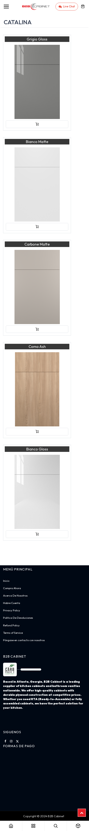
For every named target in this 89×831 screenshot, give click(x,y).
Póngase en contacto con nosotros (24, 640)
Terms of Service (13, 632)
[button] (37, 124)
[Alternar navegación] (6, 6)
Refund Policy (11, 625)
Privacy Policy (11, 610)
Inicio (6, 580)
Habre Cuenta (11, 603)
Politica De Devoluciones (18, 617)
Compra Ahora (12, 588)
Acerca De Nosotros (15, 595)
